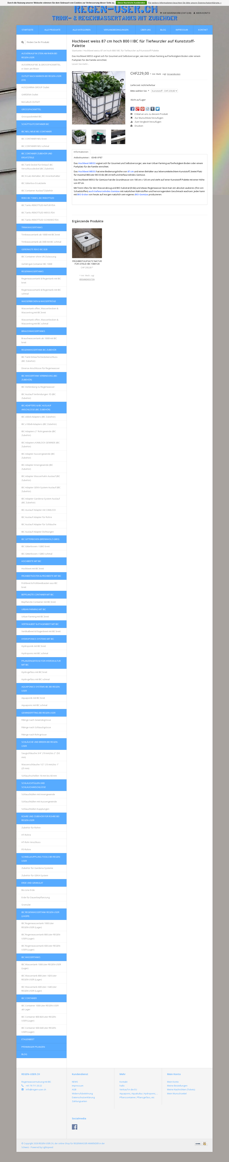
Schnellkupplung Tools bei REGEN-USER (41, 858)
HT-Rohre (26, 834)
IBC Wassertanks (30, 957)
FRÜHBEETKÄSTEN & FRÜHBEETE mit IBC (41, 575)
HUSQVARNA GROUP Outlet (35, 87)
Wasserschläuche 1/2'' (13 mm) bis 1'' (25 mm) (40, 766)
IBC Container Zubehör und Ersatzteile (36, 155)
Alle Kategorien (82, 29)
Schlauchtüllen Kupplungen (35, 808)
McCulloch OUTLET (30, 101)
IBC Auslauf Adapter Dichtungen (37, 531)
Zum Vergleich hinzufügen (147, 121)
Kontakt (203, 29)
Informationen (81, 151)
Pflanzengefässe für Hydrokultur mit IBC (41, 662)
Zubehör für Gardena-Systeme (37, 868)
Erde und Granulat (32, 882)
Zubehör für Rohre (31, 827)
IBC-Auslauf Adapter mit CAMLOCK (38, 509)
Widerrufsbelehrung (82, 1093)
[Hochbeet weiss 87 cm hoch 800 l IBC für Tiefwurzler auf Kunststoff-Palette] (98, 97)
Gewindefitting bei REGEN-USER (38, 712)
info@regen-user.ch (36, 1089)
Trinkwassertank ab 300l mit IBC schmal (41, 241)
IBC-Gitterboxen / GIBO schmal (36, 553)
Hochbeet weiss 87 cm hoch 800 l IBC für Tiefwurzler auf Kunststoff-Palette (121, 50)
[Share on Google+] (137, 109)
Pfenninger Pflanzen (33, 1046)
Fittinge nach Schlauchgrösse (36, 727)
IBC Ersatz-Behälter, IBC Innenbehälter (40, 175)
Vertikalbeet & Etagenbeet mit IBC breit (41, 631)
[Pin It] (142, 109)
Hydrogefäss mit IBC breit (34, 672)
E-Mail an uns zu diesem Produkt (151, 114)
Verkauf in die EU (128, 1089)
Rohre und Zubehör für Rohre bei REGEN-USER (40, 818)
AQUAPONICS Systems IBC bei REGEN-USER (40, 688)
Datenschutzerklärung (83, 1097)
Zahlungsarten (79, 1101)
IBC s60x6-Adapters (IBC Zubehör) (38, 416)
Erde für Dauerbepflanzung (35, 897)
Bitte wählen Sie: (139, 90)
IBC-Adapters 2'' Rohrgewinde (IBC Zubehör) (38, 433)
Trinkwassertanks (32, 227)
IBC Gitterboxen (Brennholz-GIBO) (40, 539)
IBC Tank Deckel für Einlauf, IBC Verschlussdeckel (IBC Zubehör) (37, 166)
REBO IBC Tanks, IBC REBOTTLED (37, 197)
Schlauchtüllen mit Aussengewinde (39, 801)
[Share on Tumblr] (153, 109)
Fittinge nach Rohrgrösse (34, 734)
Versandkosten (173, 74)
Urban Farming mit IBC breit (35, 616)
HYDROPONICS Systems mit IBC (37, 638)
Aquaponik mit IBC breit (33, 697)
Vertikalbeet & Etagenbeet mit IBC (40, 624)
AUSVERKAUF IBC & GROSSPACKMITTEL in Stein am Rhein (41, 66)
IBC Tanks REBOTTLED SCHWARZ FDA (40, 219)
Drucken (138, 125)
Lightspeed (48, 1147)
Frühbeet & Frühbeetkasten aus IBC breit (39, 585)
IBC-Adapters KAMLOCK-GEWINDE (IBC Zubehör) (40, 444)
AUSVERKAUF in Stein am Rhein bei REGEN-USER (39, 55)
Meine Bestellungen (177, 1085)
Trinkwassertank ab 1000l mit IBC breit (40, 234)
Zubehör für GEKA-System (34, 875)
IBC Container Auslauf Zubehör (37, 190)
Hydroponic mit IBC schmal (34, 653)
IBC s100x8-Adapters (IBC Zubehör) (38, 424)
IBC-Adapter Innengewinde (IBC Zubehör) (37, 466)
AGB (74, 1089)
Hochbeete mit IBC (31, 561)
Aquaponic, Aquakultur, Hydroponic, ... (139, 1093)
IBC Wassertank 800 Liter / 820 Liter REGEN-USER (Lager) (39, 977)
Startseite (27, 29)
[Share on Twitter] (158, 109)
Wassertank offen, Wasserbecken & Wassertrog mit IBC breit (39, 310)
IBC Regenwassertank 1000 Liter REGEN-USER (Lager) (37, 925)
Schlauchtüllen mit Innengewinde (38, 794)
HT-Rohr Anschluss (31, 842)
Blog (163, 29)
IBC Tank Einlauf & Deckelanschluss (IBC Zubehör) (39, 358)
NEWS (75, 1081)
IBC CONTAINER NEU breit (34, 138)
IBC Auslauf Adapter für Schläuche (38, 524)
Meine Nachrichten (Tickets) (181, 1089)
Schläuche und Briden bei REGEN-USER (39, 743)
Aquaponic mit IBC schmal (34, 705)
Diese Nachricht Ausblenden (131, 3)
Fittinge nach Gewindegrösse (36, 719)
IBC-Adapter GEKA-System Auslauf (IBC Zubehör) (41, 489)
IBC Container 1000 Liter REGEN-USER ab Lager (40, 1007)
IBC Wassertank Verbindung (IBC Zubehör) (39, 377)
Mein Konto (203, 12)
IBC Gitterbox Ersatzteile (33, 183)
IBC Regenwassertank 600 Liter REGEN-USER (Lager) (41, 947)
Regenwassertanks (32, 271)
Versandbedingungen (116, 29)
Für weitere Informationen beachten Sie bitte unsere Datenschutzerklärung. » (184, 3)
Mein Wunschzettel (177, 1093)
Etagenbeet (27, 1039)
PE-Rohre (26, 849)
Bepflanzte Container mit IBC (37, 594)
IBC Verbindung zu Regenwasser (38, 386)
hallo (122, 1085)
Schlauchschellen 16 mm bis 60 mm (39, 775)
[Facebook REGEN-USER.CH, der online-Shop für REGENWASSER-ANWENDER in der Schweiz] (74, 1127)
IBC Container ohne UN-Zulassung (38, 256)
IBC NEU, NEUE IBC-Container (36, 131)
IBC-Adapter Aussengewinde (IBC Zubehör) (38, 455)
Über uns (146, 29)
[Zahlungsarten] (198, 1143)
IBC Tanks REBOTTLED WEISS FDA (38, 212)
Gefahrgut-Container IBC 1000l (36, 263)
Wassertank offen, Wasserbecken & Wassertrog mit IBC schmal (39, 321)
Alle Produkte (52, 29)
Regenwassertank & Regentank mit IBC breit (41, 280)
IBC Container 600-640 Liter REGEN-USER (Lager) (38, 1029)
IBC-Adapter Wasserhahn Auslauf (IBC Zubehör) (40, 478)
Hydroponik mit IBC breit (33, 646)
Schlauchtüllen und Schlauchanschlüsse (33, 785)
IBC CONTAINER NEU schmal (35, 146)
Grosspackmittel (31, 109)
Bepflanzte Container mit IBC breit (38, 601)
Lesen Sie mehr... (80, 63)
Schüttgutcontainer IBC (35, 124)
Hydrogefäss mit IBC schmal (35, 679)
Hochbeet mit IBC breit (32, 568)
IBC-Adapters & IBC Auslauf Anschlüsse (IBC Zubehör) (36, 407)
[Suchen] (22, 42)
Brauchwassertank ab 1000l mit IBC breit (39, 340)
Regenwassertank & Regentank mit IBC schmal (41, 291)
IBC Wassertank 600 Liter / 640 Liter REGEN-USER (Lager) (39, 988)
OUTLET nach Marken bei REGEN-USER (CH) (41, 78)
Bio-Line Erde (28, 890)
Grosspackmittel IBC (31, 116)
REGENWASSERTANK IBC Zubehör (38, 349)
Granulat (26, 904)
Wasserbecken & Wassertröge (38, 301)
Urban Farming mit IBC (33, 609)
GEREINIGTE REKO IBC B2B (34, 249)
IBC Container (29, 998)
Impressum (182, 29)
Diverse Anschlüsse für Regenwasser (40, 368)
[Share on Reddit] (148, 109)
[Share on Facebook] (132, 109)
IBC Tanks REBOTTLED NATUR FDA (38, 205)
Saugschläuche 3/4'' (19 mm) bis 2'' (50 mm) (40, 755)
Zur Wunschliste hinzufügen (148, 117)
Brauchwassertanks (33, 331)
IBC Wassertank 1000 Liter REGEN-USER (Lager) (41, 966)
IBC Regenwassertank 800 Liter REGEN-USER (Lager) (41, 936)
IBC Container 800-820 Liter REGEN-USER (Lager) (38, 1018)
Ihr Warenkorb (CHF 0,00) (177, 12)
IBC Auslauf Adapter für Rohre (36, 517)
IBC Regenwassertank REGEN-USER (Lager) (40, 914)
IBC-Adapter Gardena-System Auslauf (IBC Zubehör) (40, 500)
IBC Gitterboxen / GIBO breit (35, 546)
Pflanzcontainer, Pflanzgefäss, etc (137, 1097)
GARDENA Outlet (29, 94)
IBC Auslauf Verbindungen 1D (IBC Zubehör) (38, 396)
